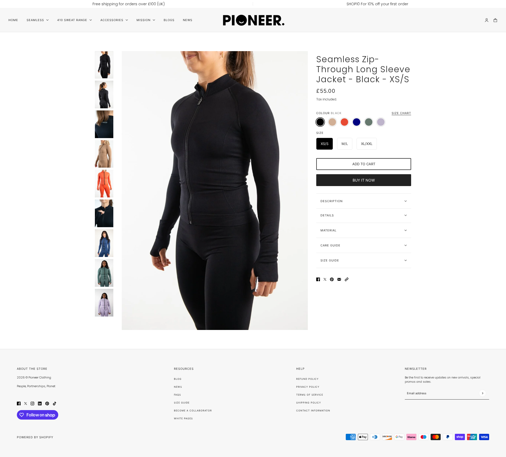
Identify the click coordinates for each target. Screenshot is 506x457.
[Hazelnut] (332, 122)
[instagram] (32, 403)
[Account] (486, 20)
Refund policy (307, 378)
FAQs (177, 394)
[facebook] (19, 403)
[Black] (320, 122)
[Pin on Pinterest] (332, 279)
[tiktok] (55, 403)
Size (320, 133)
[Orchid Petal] (381, 122)
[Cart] (495, 20)
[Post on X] (325, 279)
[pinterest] (47, 403)
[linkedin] (40, 403)
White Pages (183, 418)
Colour (363, 113)
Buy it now (364, 180)
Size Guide (181, 402)
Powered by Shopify (35, 437)
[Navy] (357, 122)
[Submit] (482, 393)
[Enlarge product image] (215, 190)
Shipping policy (308, 402)
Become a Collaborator (193, 410)
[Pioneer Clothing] (253, 20)
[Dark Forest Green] (369, 122)
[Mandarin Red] (344, 122)
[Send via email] (339, 279)
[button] (347, 279)
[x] (25, 403)
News (178, 386)
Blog (178, 378)
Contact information (313, 410)
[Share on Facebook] (318, 279)
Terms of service (309, 394)
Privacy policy (307, 386)
